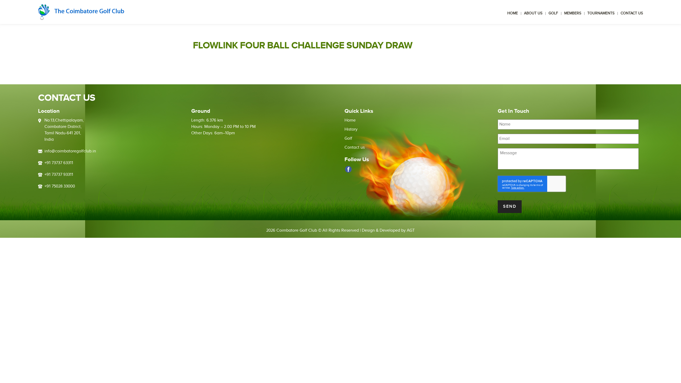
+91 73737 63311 (58, 162)
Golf (553, 13)
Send (509, 206)
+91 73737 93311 (58, 174)
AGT (411, 230)
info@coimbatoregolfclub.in (70, 151)
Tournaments (600, 13)
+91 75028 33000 (59, 186)
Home (512, 13)
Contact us (632, 13)
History (351, 129)
